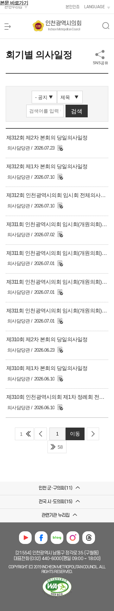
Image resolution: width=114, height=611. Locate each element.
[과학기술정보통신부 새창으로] (57, 598)
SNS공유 (100, 63)
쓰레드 (88, 537)
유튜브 (25, 537)
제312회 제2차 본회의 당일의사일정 (47, 138)
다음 (93, 434)
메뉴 (7, 26)
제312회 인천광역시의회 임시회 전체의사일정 (58, 195)
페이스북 (41, 537)
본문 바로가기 (14, 2)
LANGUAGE (94, 7)
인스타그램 (72, 537)
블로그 (57, 537)
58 (60, 447)
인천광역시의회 (63, 25)
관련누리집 (13, 7)
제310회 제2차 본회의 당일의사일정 (47, 339)
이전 (41, 434)
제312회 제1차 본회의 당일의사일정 (47, 167)
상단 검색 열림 (106, 25)
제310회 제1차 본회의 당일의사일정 (47, 368)
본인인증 (73, 7)
